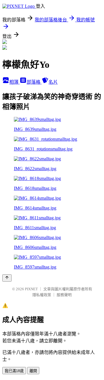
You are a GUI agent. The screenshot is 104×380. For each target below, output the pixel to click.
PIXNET (31, 289)
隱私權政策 (41, 295)
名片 (53, 82)
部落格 (34, 82)
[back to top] (7, 278)
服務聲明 (64, 295)
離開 (33, 371)
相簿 (14, 82)
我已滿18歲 (14, 371)
